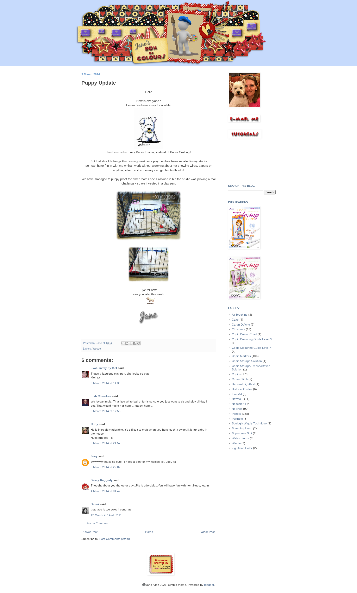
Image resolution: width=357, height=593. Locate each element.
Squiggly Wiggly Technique (249, 423)
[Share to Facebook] (135, 343)
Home (149, 531)
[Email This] (123, 343)
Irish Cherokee (101, 396)
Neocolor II (239, 403)
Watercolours (240, 438)
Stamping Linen (242, 428)
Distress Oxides (242, 389)
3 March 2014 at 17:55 (105, 411)
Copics (236, 374)
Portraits (237, 418)
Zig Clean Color (242, 448)
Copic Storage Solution (247, 361)
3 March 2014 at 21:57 (105, 443)
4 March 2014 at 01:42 (105, 491)
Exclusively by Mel (104, 368)
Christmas (238, 329)
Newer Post (90, 531)
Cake (235, 319)
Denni (95, 504)
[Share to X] (131, 343)
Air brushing (240, 314)
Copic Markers (241, 356)
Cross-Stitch (240, 379)
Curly (94, 424)
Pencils (236, 413)
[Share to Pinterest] (139, 343)
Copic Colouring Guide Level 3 (252, 339)
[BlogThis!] (127, 343)
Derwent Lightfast (243, 384)
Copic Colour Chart (244, 334)
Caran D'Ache (241, 324)
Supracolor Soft (242, 433)
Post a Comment (97, 523)
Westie (97, 348)
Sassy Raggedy (102, 480)
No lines (237, 408)
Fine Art (237, 394)
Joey (94, 456)
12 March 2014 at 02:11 (106, 515)
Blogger (209, 584)
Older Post (208, 531)
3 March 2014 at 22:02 (105, 467)
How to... (237, 398)
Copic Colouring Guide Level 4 (252, 347)
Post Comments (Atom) (114, 538)
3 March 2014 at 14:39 (105, 383)
